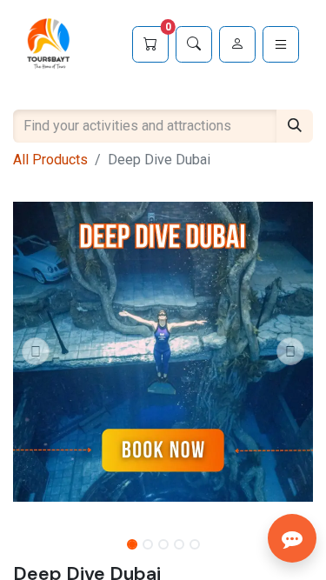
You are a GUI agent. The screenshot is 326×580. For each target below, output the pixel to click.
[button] (35, 351)
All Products (50, 159)
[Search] (194, 44)
